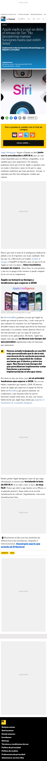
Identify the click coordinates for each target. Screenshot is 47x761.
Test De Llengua (23, 14)
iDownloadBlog (10, 317)
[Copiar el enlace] (24, 118)
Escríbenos (6, 737)
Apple (12, 553)
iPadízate (5, 553)
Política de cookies (10, 751)
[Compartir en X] (2, 118)
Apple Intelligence (8, 152)
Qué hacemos (7, 730)
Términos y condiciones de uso (15, 744)
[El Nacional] (23, 722)
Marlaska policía (36, 14)
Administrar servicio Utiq (13, 758)
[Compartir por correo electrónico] (19, 118)
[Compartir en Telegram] (11, 118)
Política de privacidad (11, 747)
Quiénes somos (8, 727)
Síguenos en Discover (8, 14)
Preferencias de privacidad (13, 754)
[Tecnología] (3, 19)
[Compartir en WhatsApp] (6, 118)
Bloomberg (13, 390)
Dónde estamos (8, 734)
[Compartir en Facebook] (15, 118)
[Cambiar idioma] (38, 19)
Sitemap (5, 741)
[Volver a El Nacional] (21, 19)
